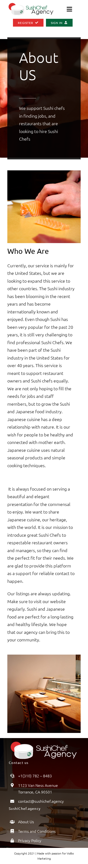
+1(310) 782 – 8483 (35, 775)
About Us (26, 821)
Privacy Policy (29, 840)
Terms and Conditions (37, 831)
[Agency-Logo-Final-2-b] (31, 4)
